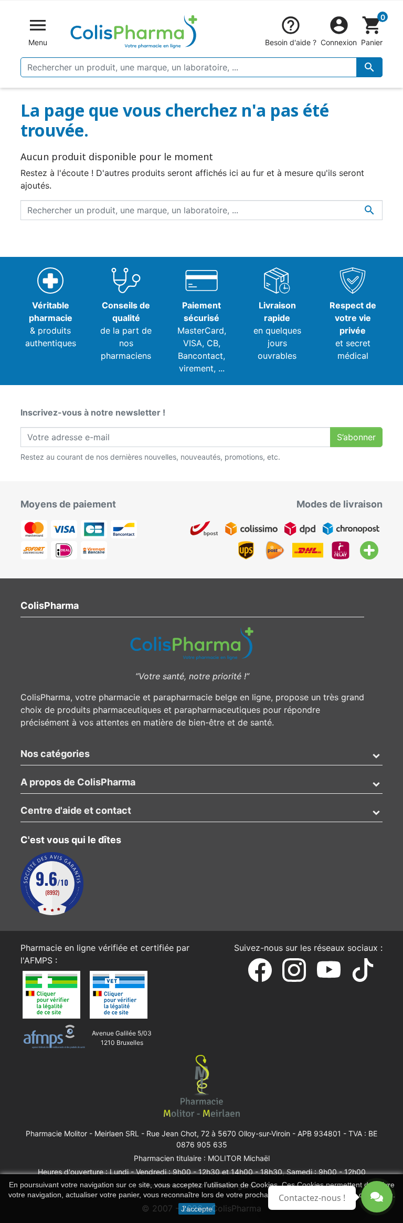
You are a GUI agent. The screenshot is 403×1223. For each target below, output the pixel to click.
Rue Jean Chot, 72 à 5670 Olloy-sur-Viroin (218, 1133)
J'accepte (197, 1209)
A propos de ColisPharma (77, 781)
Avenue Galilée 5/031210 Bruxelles (122, 1037)
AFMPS (38, 960)
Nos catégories (55, 753)
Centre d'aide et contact (75, 810)
